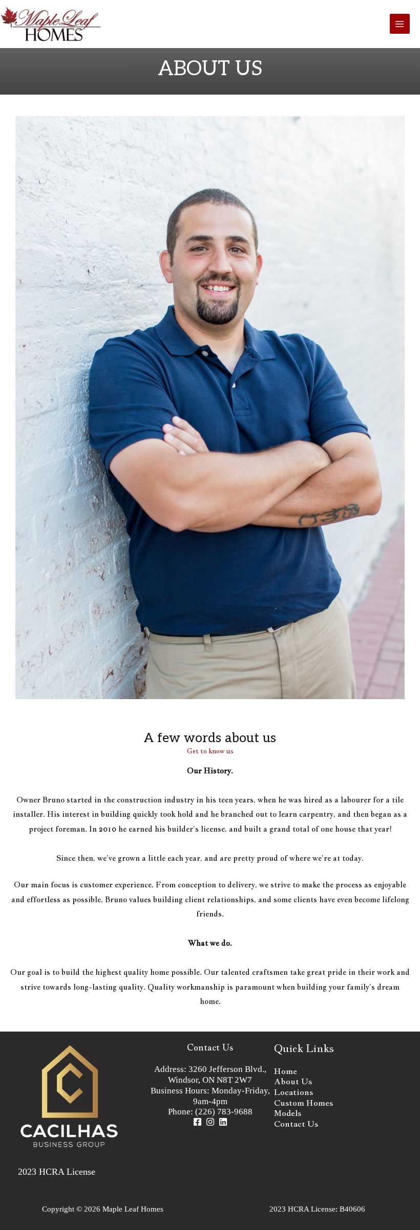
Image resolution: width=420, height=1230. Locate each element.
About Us (293, 1081)
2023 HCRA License (56, 1172)
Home (285, 1071)
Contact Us (210, 1047)
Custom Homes (303, 1102)
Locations (293, 1092)
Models (287, 1113)
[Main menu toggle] (400, 24)
